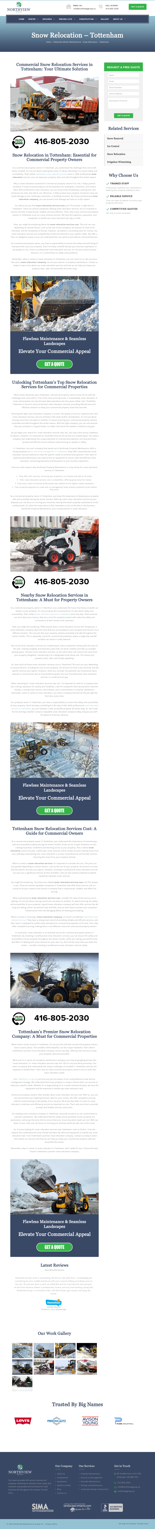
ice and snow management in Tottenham (49, 451)
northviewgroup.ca (125, 1482)
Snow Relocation (116, 154)
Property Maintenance (90, 1465)
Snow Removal (115, 138)
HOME (21, 19)
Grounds (47, 19)
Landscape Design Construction (94, 1480)
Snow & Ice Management (91, 1469)
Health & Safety (64, 1476)
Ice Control (113, 146)
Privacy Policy (51, 1515)
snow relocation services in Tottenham (52, 614)
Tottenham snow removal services (51, 174)
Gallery (105, 19)
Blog (59, 1480)
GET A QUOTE (137, 7)
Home (48, 42)
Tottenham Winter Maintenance (67, 42)
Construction (86, 19)
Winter (32, 19)
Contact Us (62, 1484)
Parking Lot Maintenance (92, 1476)
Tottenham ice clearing (28, 1079)
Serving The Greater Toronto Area (133, 1515)
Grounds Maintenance (90, 1473)
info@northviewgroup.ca (84, 8)
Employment (62, 1469)
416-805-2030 (111, 8)
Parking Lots (66, 19)
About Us (118, 19)
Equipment (62, 1473)
